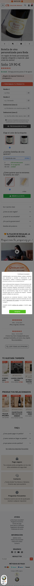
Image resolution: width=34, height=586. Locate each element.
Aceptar (17, 311)
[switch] (4, 583)
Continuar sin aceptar (24, 274)
